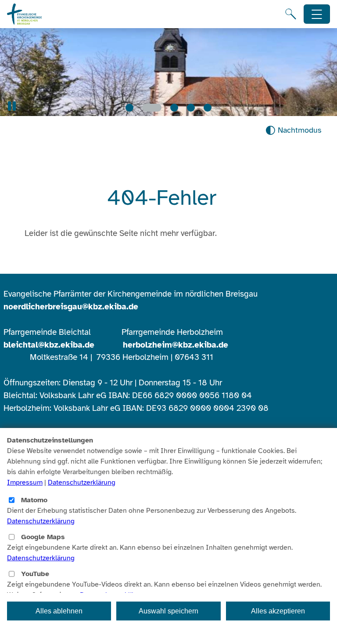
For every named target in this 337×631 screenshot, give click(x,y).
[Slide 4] (190, 107)
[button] (11, 106)
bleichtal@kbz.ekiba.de (49, 345)
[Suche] (291, 14)
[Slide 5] (207, 107)
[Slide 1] (129, 107)
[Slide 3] (174, 107)
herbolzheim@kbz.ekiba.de (175, 345)
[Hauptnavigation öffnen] (317, 14)
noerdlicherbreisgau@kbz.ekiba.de (71, 306)
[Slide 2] (152, 107)
